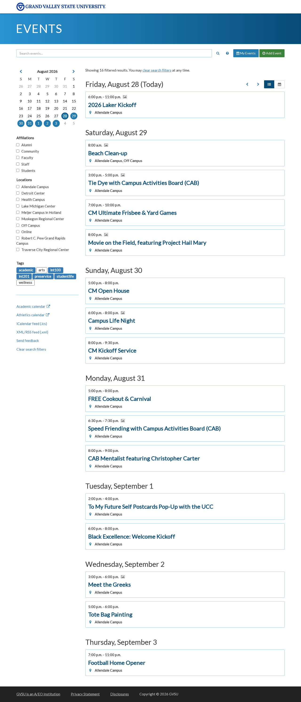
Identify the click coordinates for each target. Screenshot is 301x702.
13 (56, 101)
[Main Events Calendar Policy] (227, 53)
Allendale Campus (34, 187)
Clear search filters (31, 349)
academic (26, 270)
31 (65, 86)
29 (47, 86)
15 (74, 101)
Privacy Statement (85, 694)
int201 (24, 276)
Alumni (25, 145)
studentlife (65, 276)
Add (273, 53)
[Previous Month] (20, 71)
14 (65, 101)
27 (30, 86)
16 (21, 108)
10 (30, 101)
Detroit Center (32, 193)
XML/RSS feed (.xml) (32, 332)
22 (74, 108)
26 (21, 86)
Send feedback (27, 340)
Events (39, 28)
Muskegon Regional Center (41, 219)
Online (25, 232)
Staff (24, 164)
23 (21, 116)
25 (38, 116)
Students (27, 170)
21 (65, 108)
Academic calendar (31, 306)
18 (38, 108)
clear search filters (157, 70)
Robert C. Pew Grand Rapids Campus (40, 240)
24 (30, 116)
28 (38, 86)
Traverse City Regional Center (44, 250)
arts (42, 270)
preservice (43, 276)
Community (29, 151)
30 (56, 86)
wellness (25, 282)
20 (56, 108)
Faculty (26, 157)
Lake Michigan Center (37, 206)
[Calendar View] (279, 84)
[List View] (269, 84)
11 (38, 101)
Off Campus (29, 225)
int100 (55, 270)
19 (47, 108)
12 (47, 101)
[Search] (218, 53)
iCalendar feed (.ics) (31, 323)
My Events (247, 53)
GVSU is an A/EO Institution (38, 694)
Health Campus (32, 199)
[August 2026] (247, 84)
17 (30, 108)
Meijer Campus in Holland (40, 212)
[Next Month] (73, 71)
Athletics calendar (30, 315)
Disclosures (119, 694)
